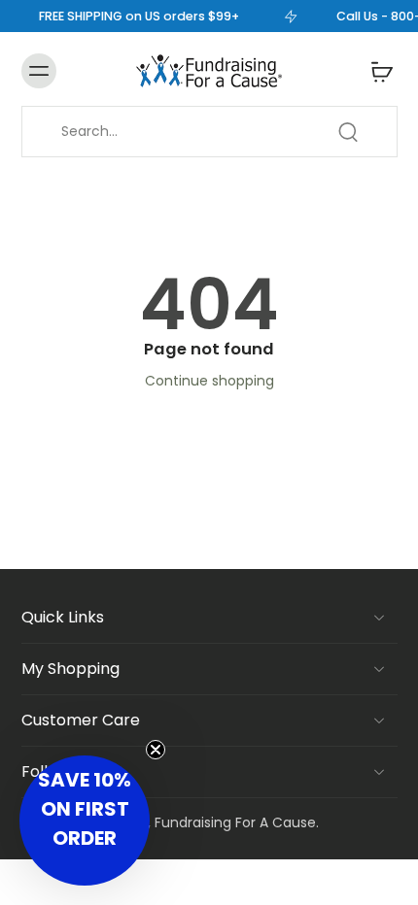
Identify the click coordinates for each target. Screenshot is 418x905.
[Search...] (348, 132)
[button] (84, 820)
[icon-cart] (376, 70)
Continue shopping (209, 380)
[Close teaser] (155, 749)
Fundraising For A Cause (235, 822)
